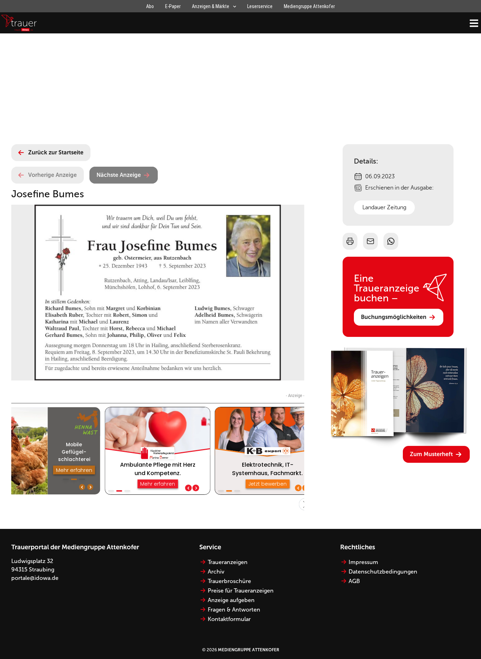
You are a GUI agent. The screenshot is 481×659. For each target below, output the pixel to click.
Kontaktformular (229, 619)
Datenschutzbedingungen (383, 572)
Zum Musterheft (431, 454)
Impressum (363, 562)
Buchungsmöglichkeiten (393, 317)
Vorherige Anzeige (52, 175)
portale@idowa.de (34, 578)
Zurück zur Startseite (55, 152)
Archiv (216, 572)
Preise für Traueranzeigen (241, 591)
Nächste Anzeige (118, 175)
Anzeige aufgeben (231, 600)
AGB (354, 581)
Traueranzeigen (228, 562)
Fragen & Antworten (234, 610)
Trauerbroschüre (229, 581)
